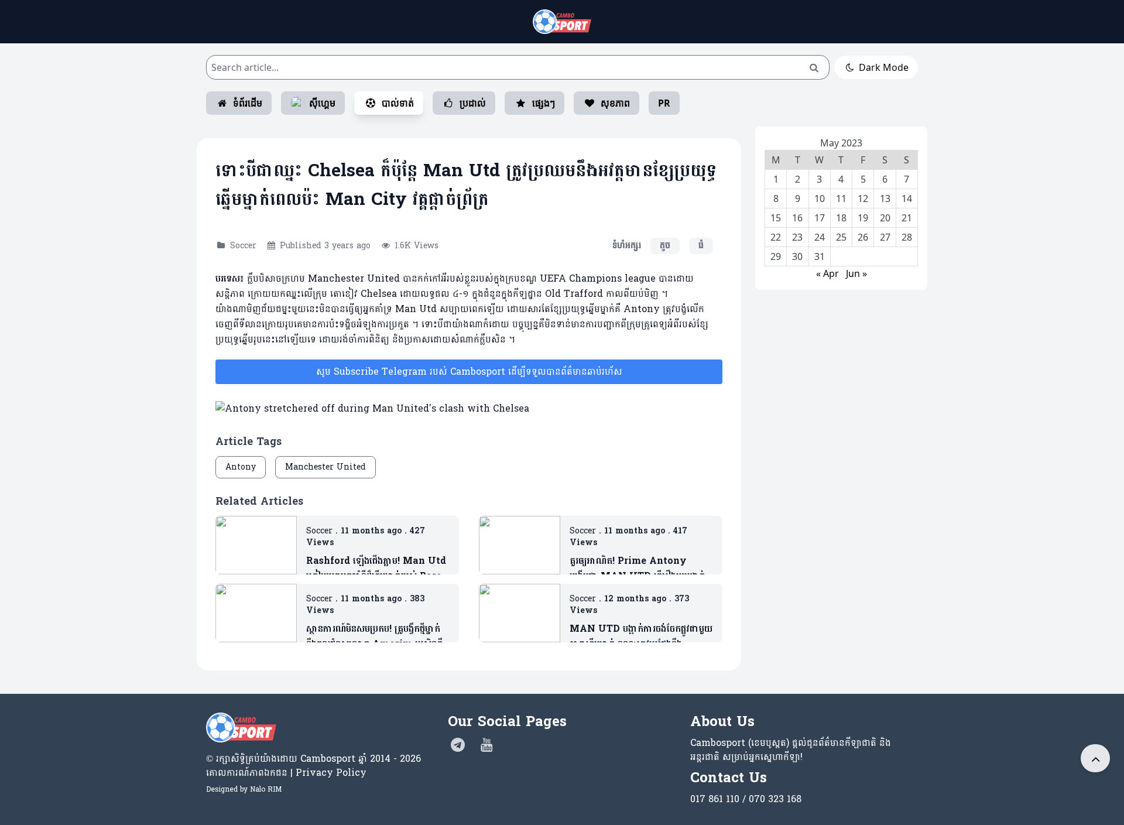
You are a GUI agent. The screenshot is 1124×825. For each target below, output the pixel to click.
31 (819, 256)
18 (841, 217)
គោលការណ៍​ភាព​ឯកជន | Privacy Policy (286, 772)
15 (775, 217)
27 (885, 237)
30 (797, 256)
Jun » (856, 273)
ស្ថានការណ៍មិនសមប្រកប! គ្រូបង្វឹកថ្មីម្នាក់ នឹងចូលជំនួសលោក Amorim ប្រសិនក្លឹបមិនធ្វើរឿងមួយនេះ (377, 636)
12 (863, 198)
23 (797, 237)
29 (775, 256)
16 (797, 217)
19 (863, 217)
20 (885, 217)
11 (841, 198)
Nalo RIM (266, 789)
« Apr (827, 273)
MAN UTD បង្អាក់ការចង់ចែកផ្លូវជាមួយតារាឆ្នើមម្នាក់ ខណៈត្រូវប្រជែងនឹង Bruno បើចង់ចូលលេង (641, 636)
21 (907, 217)
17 (819, 217)
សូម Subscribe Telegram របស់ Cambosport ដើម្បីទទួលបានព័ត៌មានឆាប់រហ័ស (469, 371)
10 (819, 198)
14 (907, 198)
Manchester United (325, 467)
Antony (240, 467)
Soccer (243, 245)
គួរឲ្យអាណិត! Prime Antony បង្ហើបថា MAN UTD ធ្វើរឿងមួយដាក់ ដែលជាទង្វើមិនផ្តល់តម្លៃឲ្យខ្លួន (637, 568)
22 (775, 237)
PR (664, 103)
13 (885, 198)
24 (819, 237)
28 (907, 237)
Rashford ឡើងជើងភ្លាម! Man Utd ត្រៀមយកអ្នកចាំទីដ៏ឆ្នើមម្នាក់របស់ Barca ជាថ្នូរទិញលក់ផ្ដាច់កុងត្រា (376, 568)
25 (841, 237)
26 (863, 237)
